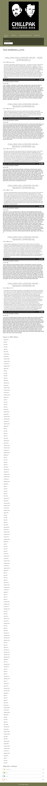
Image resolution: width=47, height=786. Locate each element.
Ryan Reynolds (11, 96)
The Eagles (40, 135)
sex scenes (25, 225)
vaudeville (22, 278)
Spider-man (32, 327)
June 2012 (5, 669)
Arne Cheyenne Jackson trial (29, 265)
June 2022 (5, 459)
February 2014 (6, 649)
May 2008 (5, 738)
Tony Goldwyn (5, 278)
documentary (17, 88)
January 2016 (6, 620)
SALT (11, 327)
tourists (4, 331)
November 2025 (7, 361)
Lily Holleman (27, 92)
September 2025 (7, 366)
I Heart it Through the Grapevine (27, 127)
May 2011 (5, 681)
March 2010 (6, 702)
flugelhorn (36, 171)
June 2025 (5, 373)
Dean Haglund (19, 87)
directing (4, 88)
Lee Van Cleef (22, 92)
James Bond (13, 174)
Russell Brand (5, 96)
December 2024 (7, 387)
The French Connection (10, 136)
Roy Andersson (41, 224)
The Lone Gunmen (15, 97)
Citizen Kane (13, 319)
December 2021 (7, 474)
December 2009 (7, 707)
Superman (5, 227)
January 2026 (6, 356)
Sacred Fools (10, 135)
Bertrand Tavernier (33, 169)
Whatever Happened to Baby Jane (24, 230)
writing (17, 99)
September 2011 (7, 678)
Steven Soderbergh (36, 225)
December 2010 (7, 688)
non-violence (33, 324)
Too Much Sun (14, 229)
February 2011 (6, 683)
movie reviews (18, 175)
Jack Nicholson (15, 218)
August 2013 (6, 659)
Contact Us (13, 35)
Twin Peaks (26, 97)
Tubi (9, 278)
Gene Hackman (15, 216)
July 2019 (5, 544)
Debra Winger (5, 321)
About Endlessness (28, 264)
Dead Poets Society (28, 214)
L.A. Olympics (16, 92)
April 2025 (5, 378)
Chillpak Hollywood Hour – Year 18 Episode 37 (23, 58)
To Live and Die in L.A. (7, 229)
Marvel (31, 323)
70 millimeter (13, 85)
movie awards (14, 94)
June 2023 (5, 431)
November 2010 (7, 690)
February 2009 (6, 726)
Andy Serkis (24, 317)
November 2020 (7, 505)
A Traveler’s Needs (19, 85)
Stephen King (11, 328)
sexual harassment (17, 96)
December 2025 (7, 358)
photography (21, 223)
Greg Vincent (5, 269)
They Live (24, 330)
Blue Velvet (18, 86)
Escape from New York (7, 90)
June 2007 (5, 760)
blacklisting (31, 212)
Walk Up (30, 97)
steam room (30, 178)
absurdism (34, 264)
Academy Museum (27, 85)
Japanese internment (20, 174)
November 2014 (7, 637)
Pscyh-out (30, 223)
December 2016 (7, 601)
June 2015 (5, 625)
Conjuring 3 (38, 267)
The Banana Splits (27, 227)
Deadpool (5, 87)
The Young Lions (30, 179)
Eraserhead (34, 88)
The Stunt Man (22, 228)
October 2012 (6, 666)
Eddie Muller (24, 268)
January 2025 (6, 385)
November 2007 (7, 748)
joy (31, 91)
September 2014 (7, 640)
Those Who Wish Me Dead (32, 330)
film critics (28, 171)
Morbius (26, 324)
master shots (27, 130)
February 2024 (6, 411)
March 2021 (6, 495)
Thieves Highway (40, 228)
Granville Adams (20, 172)
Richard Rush (14, 224)
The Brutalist (9, 97)
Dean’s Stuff (37, 35)
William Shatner (33, 230)
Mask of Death (30, 270)
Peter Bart (28, 272)
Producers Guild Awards (30, 95)
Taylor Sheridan (31, 328)
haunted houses (28, 172)
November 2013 (7, 654)
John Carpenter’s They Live (38, 322)
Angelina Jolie (29, 317)
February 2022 (6, 469)
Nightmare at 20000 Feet (9, 221)
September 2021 (7, 481)
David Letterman (32, 86)
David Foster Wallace (24, 86)
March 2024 (6, 409)
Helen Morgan (17, 269)
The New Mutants (9, 330)
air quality (38, 85)
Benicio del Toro (25, 212)
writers (14, 99)
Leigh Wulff (38, 129)
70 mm (10, 211)
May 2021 (5, 491)
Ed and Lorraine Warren (17, 268)
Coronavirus (28, 170)
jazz (25, 174)
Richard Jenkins (33, 326)
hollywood (28, 90)
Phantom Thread (10, 223)
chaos (10, 170)
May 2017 (5, 596)
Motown (28, 131)
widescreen (5, 99)
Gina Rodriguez (32, 321)
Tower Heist (19, 229)
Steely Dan (40, 96)
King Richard (33, 174)
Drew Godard (14, 321)
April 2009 (5, 722)
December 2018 (7, 560)
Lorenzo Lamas (19, 270)
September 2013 (7, 657)
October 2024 (6, 392)
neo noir (7, 272)
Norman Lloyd (32, 94)
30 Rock (7, 123)
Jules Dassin (40, 218)
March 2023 (6, 438)
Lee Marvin (13, 270)
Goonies (26, 216)
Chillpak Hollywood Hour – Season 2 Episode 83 (23, 238)
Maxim (22, 220)
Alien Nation (19, 317)
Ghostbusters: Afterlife (12, 172)
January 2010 (6, 705)
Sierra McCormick (15, 274)
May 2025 (5, 375)
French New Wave (8, 216)
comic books (18, 319)
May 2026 (5, 346)
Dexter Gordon (15, 171)
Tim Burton (34, 136)
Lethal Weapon (35, 219)
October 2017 (6, 589)
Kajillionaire (15, 323)
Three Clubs (29, 136)
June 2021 (5, 488)
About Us (6, 35)
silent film (20, 274)
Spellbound (27, 327)
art (40, 85)
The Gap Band (5, 179)
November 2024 (7, 390)
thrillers (36, 277)
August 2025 (6, 368)
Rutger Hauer (5, 225)
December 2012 (7, 664)
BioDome (10, 267)
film (25, 215)
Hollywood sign (24, 322)
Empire (24, 171)
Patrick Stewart (15, 326)
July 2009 (5, 717)
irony (4, 91)
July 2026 (5, 342)
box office (39, 169)
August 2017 (6, 592)
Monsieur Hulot (14, 131)
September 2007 (7, 753)
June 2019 (5, 546)
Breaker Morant (40, 212)
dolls (19, 171)
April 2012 (5, 673)
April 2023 (5, 435)
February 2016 (6, 618)
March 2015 (6, 630)
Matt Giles (34, 323)
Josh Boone (5, 323)
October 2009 (6, 709)
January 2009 (6, 729)
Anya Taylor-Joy (35, 317)
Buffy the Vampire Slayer (22, 125)
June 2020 (5, 517)
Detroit (23, 87)
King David (11, 219)
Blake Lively (13, 86)
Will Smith (40, 179)
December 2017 (7, 584)
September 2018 (7, 568)
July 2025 (5, 370)
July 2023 (5, 428)
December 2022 (7, 445)
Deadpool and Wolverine (11, 87)
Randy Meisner (40, 134)
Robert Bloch (29, 273)
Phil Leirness (12, 95)
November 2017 (7, 587)
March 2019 (6, 553)
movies (19, 94)
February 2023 (6, 440)
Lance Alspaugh (16, 219)
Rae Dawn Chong (23, 273)
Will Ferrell (36, 179)
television (16, 227)
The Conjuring (40, 274)
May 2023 (5, 433)
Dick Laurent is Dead (39, 87)
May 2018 (5, 577)
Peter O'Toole (39, 221)
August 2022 (6, 455)
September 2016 (7, 608)
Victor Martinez (9, 230)
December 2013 (7, 652)
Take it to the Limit (33, 135)
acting (32, 85)
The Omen (41, 227)
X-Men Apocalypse (18, 332)
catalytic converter (14, 214)
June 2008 (5, 736)
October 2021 (6, 479)
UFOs (12, 278)
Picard (25, 326)
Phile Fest (18, 134)
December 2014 (7, 635)
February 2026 (6, 354)
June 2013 (5, 661)
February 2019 (6, 556)
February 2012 (6, 676)
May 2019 (5, 548)
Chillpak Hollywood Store (25, 35)
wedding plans (35, 97)
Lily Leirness (33, 92)
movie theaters (25, 175)
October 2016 (6, 606)
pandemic (8, 95)
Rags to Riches (34, 134)
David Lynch (37, 86)
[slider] (42, 80)
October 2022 (6, 450)
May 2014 (5, 645)
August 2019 (6, 541)
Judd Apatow (10, 323)
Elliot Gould (29, 268)
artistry (4, 86)
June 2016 (5, 611)
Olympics (37, 94)
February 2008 (6, 741)
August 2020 (6, 512)
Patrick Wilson (18, 272)
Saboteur (8, 327)
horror (29, 322)
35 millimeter (8, 85)
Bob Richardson (6, 318)
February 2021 (6, 498)
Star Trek (36, 327)
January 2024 (6, 414)
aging (35, 85)
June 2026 (5, 344)
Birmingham (8, 86)
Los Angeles (38, 92)
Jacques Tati (12, 129)
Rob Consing (38, 326)
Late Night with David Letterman (29, 129)
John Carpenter (20, 91)
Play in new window (10, 81)
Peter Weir (5, 223)
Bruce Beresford (6, 214)
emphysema (29, 88)
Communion (23, 319)
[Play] (4, 79)
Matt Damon (18, 220)
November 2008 (7, 734)
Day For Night (21, 214)
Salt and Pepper (11, 225)
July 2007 (5, 758)
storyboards (17, 328)
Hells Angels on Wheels (39, 216)
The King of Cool (12, 179)
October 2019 (6, 536)
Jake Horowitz (27, 269)
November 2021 (7, 476)
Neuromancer (23, 94)
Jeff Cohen (20, 218)
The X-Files (22, 97)
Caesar (26, 318)
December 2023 (7, 416)
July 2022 (5, 457)
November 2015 (7, 623)
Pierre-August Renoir (39, 272)
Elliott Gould (16, 215)
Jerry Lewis (28, 174)
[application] (23, 80)
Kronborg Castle (6, 92)
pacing (41, 94)
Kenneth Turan (5, 219)
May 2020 (5, 520)
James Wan (33, 269)
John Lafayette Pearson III (32, 218)
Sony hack (23, 327)
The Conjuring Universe (7, 275)
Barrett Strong (32, 123)
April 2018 (5, 580)
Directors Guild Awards (10, 88)
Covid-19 (32, 170)
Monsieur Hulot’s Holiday (21, 131)
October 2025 (6, 363)
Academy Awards (11, 212)
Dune (21, 171)
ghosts (42, 268)
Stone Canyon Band (26, 135)
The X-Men (20, 330)
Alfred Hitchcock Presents (23, 123)
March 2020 (6, 524)
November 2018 (7, 563)
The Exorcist (29, 275)
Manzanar (14, 175)
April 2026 (5, 349)
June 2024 (5, 402)
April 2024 (5, 406)
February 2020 (6, 527)
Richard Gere (9, 224)
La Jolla (21, 129)
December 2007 (7, 746)
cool (25, 170)
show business (24, 96)
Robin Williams (34, 224)
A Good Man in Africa (16, 211)
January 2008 (6, 743)
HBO (32, 172)
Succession (40, 178)
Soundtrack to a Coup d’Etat (33, 96)
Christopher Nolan (37, 318)
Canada (30, 267)
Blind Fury (35, 212)
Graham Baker (37, 321)
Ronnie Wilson (37, 176)
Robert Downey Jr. (20, 224)
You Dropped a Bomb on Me (20, 180)
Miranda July (22, 324)
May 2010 (5, 697)
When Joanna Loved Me (27, 137)
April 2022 (5, 464)
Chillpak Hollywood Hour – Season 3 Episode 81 (23, 105)
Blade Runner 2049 (25, 267)
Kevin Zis (39, 91)
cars (10, 214)
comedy (28, 125)
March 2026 (6, 351)
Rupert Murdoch (10, 178)
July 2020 (5, 515)
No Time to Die (41, 175)
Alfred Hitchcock (15, 123)
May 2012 (5, 671)
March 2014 (6, 647)
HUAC (4, 218)
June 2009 (5, 719)
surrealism (5, 97)
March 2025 (6, 380)
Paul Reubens (19, 132)
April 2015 (5, 628)
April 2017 (5, 599)
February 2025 (6, 382)
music (32, 175)
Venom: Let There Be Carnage (19, 331)
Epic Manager (21, 215)
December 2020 (7, 503)
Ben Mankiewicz (27, 169)
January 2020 (6, 529)
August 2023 (6, 426)
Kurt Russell (11, 92)
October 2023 (6, 421)
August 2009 (6, 714)
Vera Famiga (26, 278)
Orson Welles (16, 176)
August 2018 (6, 570)
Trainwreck (8, 331)
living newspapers (21, 323)
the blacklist (35, 274)
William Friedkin (35, 137)
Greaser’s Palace (31, 216)
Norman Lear (5, 176)
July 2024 (5, 399)
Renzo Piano (41, 95)
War (11, 137)
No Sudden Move (18, 221)
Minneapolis (33, 130)
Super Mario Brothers (24, 328)
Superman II (9, 227)
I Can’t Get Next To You (15, 127)
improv (8, 129)
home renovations (33, 90)
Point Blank (5, 273)
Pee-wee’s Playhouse (7, 134)
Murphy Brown (38, 131)
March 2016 (6, 616)
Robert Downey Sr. (28, 224)
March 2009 (6, 724)
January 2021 (6, 500)
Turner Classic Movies (26, 229)
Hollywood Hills (18, 322)
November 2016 (7, 604)
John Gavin (9, 270)
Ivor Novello (22, 269)
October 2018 (6, 565)
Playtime (22, 134)
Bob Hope (15, 125)
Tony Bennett (7, 137)
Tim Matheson (40, 277)
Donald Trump (23, 88)
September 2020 (7, 510)
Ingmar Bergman (9, 218)
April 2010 (5, 700)
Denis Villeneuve (9, 171)
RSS (7, 83)
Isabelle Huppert (8, 91)
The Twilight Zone (28, 228)
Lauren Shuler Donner (24, 219)
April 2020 (5, 522)
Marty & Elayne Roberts (20, 130)
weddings (40, 97)
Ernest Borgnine (39, 88)
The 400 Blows (21, 227)
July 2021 (5, 486)
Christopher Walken (6, 319)
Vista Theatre (14, 230)
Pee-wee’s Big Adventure (39, 132)
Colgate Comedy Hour (16, 170)
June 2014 (5, 642)
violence (26, 331)
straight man (35, 178)
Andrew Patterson (20, 265)
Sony (19, 327)
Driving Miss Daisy (10, 215)
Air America (19, 212)
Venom (12, 331)
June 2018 (5, 575)
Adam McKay (11, 169)
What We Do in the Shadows (17, 137)
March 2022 (6, 467)
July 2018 (5, 572)
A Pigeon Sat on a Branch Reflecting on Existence (29, 211)
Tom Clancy (39, 330)
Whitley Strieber (38, 331)
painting (4, 95)
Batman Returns (39, 123)
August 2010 (6, 693)
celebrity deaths (6, 170)
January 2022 (6, 471)
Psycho (29, 134)
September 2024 (7, 394)
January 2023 (6, 443)
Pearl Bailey (25, 132)
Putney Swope (35, 223)
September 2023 (7, 423)
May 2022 (5, 462)
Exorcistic (22, 126)
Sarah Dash (15, 178)
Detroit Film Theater (29, 87)
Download (16, 81)
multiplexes (39, 220)
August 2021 (6, 483)
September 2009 (7, 712)
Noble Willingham (24, 221)
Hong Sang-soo (40, 90)
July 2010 (5, 695)
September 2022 (7, 452)
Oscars (35, 221)
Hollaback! (9, 322)
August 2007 (6, 755)
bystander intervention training (18, 318)
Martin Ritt (14, 220)
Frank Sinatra (31, 126)
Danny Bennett (33, 125)
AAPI (7, 317)
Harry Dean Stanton (22, 90)
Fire (17, 90)
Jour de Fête (17, 129)
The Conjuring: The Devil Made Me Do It (19, 275)
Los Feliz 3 (10, 175)
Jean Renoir (37, 269)
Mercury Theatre (12, 324)
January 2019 (6, 558)
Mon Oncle (37, 130)
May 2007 (5, 762)
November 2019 (7, 534)
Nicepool (28, 94)
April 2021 (5, 493)
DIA (34, 87)
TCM (13, 227)
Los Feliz (13, 130)
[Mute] (39, 79)
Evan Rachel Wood (20, 321)
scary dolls (20, 178)
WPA (7, 332)
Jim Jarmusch (24, 218)
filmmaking (14, 90)
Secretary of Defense (18, 225)
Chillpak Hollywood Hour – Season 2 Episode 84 (23, 186)
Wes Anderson (31, 331)
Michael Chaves (36, 270)
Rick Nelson (5, 135)
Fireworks (38, 268)
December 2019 (7, 532)
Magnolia (9, 220)
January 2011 (6, 685)
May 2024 (5, 404)
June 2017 (5, 594)
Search (5, 36)
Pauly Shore (23, 272)
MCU (8, 324)
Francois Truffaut (34, 215)
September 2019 (7, 539)
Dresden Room (12, 126)
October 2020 (6, 507)
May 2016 (5, 613)
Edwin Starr (18, 126)
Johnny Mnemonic (27, 91)
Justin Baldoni (34, 91)
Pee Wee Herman (31, 132)
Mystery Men (5, 132)
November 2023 (7, 419)
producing (36, 95)
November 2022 (7, 447)
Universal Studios (16, 278)
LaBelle (37, 174)
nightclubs (36, 175)
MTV (34, 131)
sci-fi (39, 273)
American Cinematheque (18, 169)
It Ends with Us (14, 91)
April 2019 (5, 551)
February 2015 (6, 633)
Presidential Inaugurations (20, 95)
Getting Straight (21, 216)
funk (7, 172)
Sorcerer (20, 135)
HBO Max (36, 172)
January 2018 (6, 582)
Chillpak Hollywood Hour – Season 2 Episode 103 (23, 145)
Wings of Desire (6, 180)
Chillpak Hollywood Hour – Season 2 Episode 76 (23, 284)
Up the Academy (34, 229)
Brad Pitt (10, 318)
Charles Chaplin (30, 318)
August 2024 (6, 397)
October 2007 (6, 750)
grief (24, 172)
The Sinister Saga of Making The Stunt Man (11, 228)
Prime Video (10, 273)
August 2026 (6, 339)
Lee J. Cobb (30, 219)
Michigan (9, 94)
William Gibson (10, 99)
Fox (39, 171)
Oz (20, 176)
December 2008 (7, 731)
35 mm (7, 211)
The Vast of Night (26, 277)
